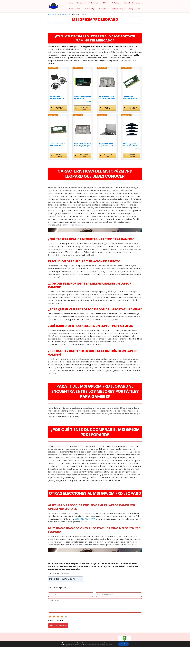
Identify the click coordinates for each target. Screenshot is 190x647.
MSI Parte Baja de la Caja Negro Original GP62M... (82, 145)
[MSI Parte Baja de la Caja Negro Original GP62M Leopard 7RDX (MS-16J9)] (82, 129)
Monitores (80, 3)
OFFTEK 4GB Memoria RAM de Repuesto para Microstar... (130, 98)
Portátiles (115, 3)
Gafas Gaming (117, 9)
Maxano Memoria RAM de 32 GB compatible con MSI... (57, 145)
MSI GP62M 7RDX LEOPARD (86, 519)
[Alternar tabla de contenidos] (78, 579)
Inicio (71, 3)
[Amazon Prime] (88, 102)
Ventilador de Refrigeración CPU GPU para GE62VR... (58, 98)
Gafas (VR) (89, 9)
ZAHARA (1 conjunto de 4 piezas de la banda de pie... (131, 145)
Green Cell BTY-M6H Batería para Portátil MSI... (82, 98)
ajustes (109, 645)
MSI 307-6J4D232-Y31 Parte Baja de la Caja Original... (107, 98)
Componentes (134, 9)
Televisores (93, 3)
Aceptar (123, 644)
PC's (104, 3)
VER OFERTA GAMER (59, 108)
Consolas (102, 9)
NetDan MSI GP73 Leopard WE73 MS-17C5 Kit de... (106, 145)
